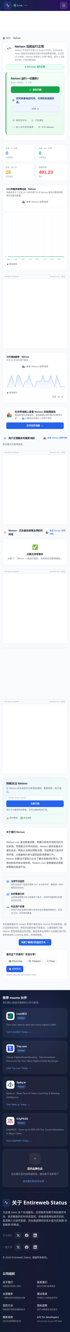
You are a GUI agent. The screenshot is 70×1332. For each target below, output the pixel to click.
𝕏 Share (51, 961)
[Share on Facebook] (26, 1247)
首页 (8, 38)
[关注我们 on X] (18, 1235)
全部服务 (8, 1293)
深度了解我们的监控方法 (33, 942)
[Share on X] (18, 1247)
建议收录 (42, 1293)
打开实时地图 (33, 425)
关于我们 (8, 1282)
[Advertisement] (35, 21)
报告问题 (37, 89)
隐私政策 (42, 1305)
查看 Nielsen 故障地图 (37, 202)
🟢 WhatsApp (15, 961)
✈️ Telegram (34, 961)
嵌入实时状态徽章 (25, 127)
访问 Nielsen (47, 127)
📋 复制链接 (15, 969)
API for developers (48, 1317)
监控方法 (8, 1305)
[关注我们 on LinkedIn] (35, 1235)
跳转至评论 (21, 120)
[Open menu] (63, 5)
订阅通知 (39, 120)
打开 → (35, 109)
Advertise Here (57, 277)
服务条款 (8, 1317)
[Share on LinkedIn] (35, 1247)
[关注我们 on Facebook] (26, 1235)
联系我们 (42, 1282)
